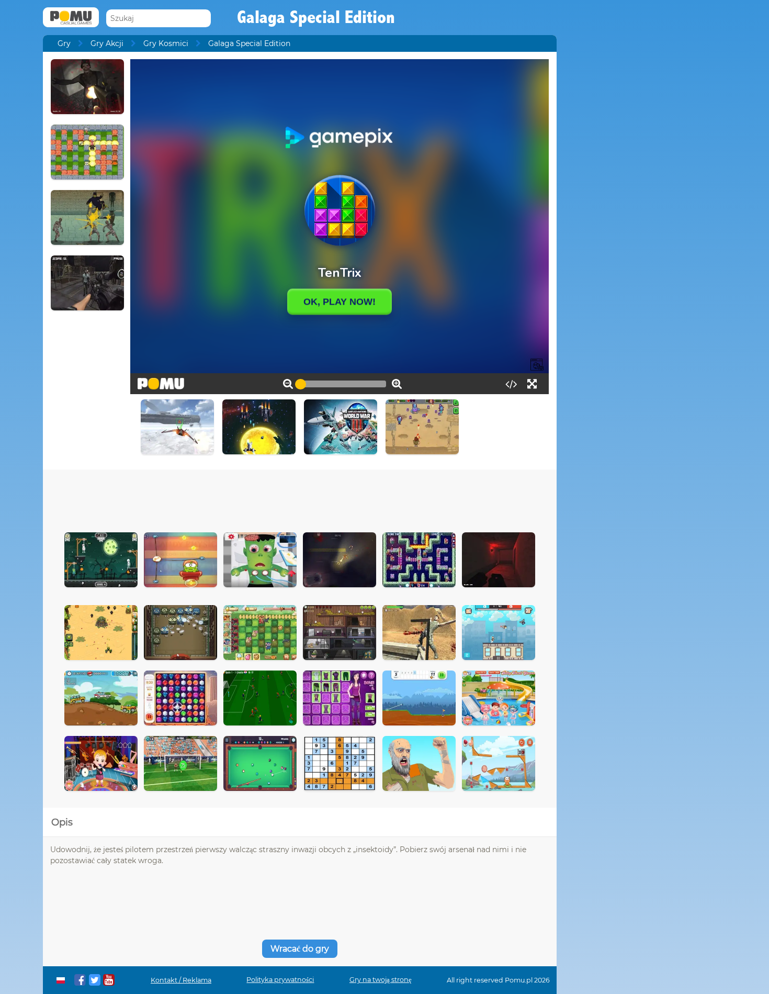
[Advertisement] (299, 498)
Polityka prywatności (280, 980)
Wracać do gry (299, 949)
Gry (64, 43)
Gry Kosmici (165, 43)
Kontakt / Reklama (181, 980)
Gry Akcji (107, 43)
